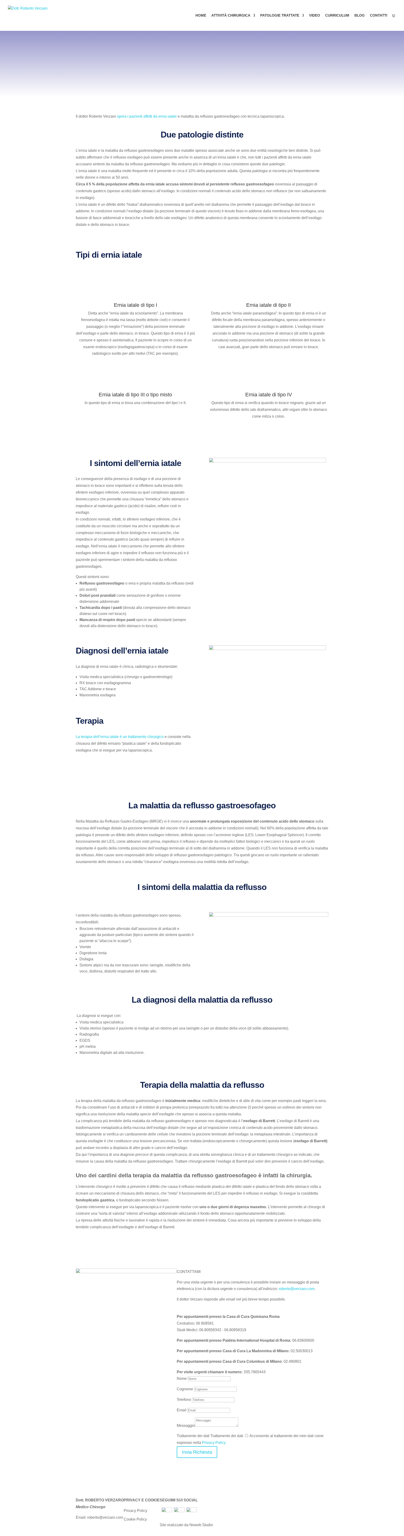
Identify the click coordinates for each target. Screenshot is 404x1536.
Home (200, 15)
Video (314, 15)
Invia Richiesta (197, 1452)
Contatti (378, 15)
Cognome (185, 1389)
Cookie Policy (135, 1519)
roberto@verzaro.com (296, 1289)
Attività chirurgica (230, 15)
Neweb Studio (201, 1525)
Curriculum (337, 15)
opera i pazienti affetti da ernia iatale (147, 116)
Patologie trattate (279, 15)
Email (181, 1410)
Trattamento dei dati (193, 1436)
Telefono (184, 1400)
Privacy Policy (214, 1443)
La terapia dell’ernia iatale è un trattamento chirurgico (120, 737)
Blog (359, 15)
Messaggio (186, 1426)
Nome (182, 1379)
